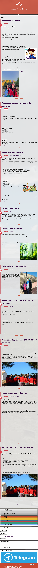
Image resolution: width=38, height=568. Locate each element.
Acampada (11, 23)
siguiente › (18, 504)
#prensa (6, 514)
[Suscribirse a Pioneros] (19, 506)
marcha (18, 396)
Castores (6, 517)
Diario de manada (8, 510)
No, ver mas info (19, 567)
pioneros (22, 155)
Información (6, 509)
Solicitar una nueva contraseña (7, 536)
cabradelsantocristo (17, 23)
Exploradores (7, 520)
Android (6, 512)
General (6, 516)
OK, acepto (32, 564)
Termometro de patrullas (9, 513)
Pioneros (6, 23)
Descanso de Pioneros (12, 229)
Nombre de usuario (4, 530)
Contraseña (2, 533)
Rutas (5, 523)
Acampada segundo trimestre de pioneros (16, 104)
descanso (11, 211)
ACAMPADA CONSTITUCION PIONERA (18, 448)
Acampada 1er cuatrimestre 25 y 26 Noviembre (17, 302)
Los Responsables (8, 524)
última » (22, 504)
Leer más (21, 71)
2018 (11, 155)
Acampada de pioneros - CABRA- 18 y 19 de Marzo (19, 341)
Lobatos (6, 519)
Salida (11, 396)
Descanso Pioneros (10, 209)
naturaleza (14, 396)
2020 (11, 108)
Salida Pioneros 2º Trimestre (14, 394)
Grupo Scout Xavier (19, 9)
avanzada (23, 23)
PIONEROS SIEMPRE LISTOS (14, 266)
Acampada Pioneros (11, 21)
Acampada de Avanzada (12, 153)
